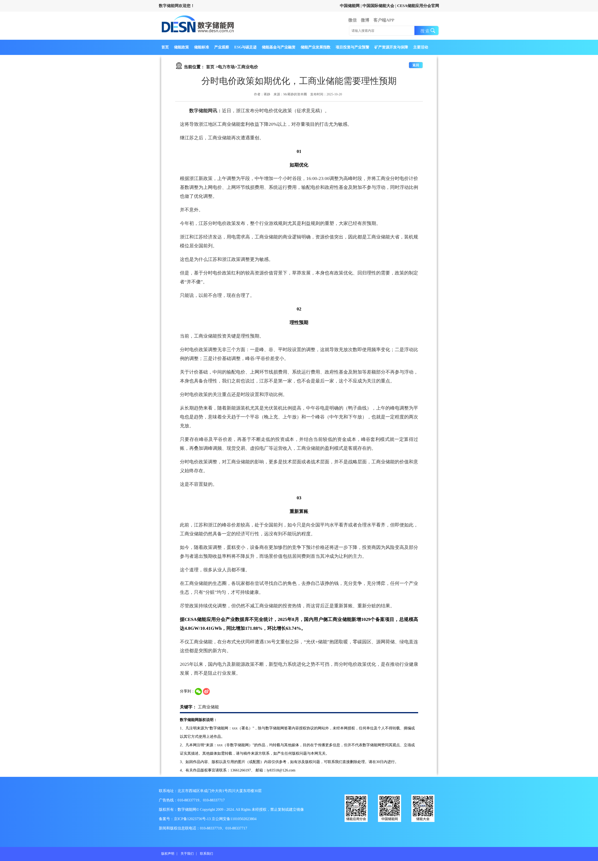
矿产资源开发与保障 (391, 47)
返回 (416, 65)
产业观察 (221, 47)
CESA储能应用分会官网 (418, 6)
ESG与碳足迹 (245, 47)
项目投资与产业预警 (352, 47)
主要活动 (420, 47)
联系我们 (206, 853)
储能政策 (181, 47)
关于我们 (187, 853)
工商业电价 (247, 67)
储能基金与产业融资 (278, 47)
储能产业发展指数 (316, 47)
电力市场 (226, 67)
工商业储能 (208, 707)
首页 (165, 47)
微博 (365, 20)
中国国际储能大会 (378, 6)
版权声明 (167, 853)
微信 (352, 20)
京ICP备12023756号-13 (193, 819)
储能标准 (201, 47)
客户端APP (384, 20)
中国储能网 (350, 6)
